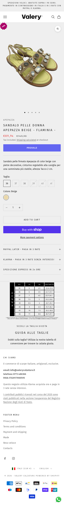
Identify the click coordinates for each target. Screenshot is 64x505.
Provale (32, 148)
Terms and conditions (14, 426)
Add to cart (32, 219)
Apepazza (9, 120)
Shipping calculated (26, 140)
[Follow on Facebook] (5, 458)
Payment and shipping (14, 432)
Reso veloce (9, 443)
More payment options (32, 237)
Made (6, 437)
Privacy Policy (10, 421)
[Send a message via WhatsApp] (58, 499)
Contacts (7, 448)
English (44, 468)
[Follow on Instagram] (13, 458)
